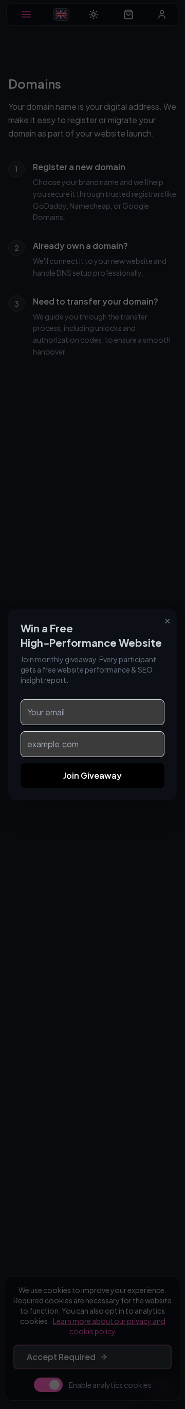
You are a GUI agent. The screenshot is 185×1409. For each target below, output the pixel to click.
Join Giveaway (92, 775)
